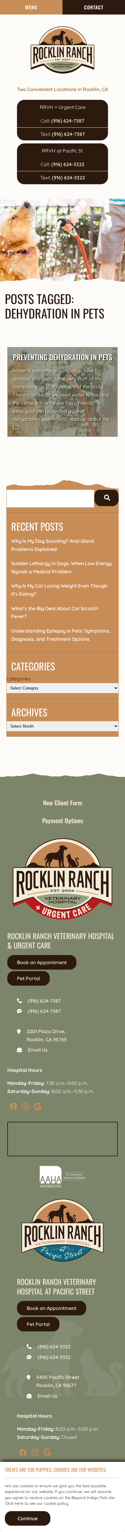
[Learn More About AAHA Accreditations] (62, 1176)
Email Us (38, 1050)
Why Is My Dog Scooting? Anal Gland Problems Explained (52, 545)
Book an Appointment (42, 962)
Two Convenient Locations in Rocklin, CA (62, 89)
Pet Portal (28, 978)
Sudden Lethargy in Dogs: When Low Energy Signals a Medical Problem (61, 567)
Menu (31, 7)
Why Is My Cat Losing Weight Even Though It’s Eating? (59, 590)
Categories (18, 679)
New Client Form (62, 802)
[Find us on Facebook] (13, 1106)
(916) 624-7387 (67, 121)
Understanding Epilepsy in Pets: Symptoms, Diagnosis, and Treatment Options (60, 635)
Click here (14, 1503)
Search (106, 497)
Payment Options (62, 820)
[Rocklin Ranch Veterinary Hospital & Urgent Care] (62, 50)
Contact (93, 7)
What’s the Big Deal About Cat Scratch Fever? (54, 612)
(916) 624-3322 (67, 164)
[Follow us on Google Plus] (37, 1106)
